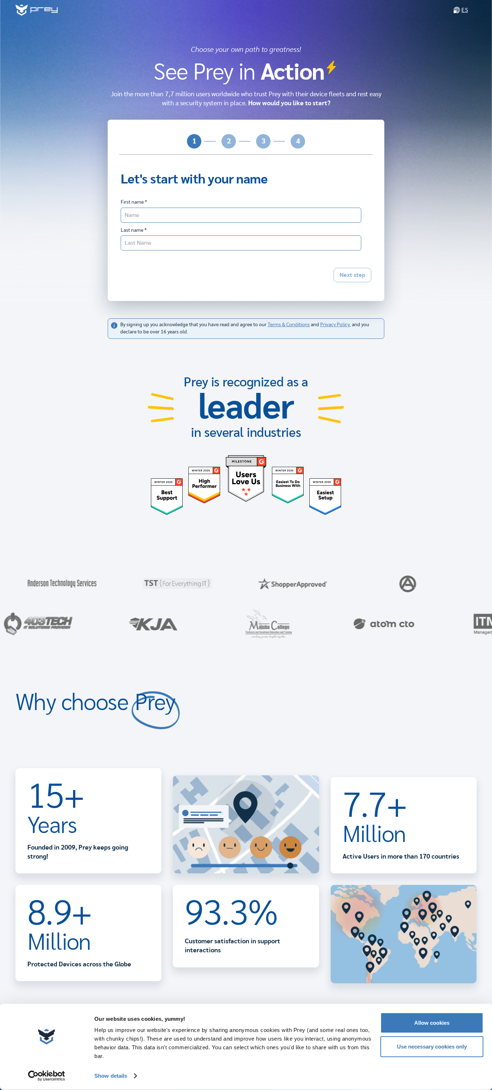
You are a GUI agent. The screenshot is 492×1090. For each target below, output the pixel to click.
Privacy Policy (334, 324)
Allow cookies (431, 1023)
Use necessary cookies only (432, 1046)
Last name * (134, 230)
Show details (110, 1076)
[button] (194, 141)
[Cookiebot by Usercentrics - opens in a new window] (46, 1076)
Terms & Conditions (289, 324)
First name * (134, 202)
